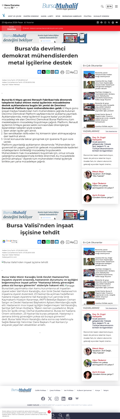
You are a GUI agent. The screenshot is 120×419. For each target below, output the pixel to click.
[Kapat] (49, 412)
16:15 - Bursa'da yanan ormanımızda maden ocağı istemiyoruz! (48, 28)
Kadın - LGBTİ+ (47, 16)
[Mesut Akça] (88, 174)
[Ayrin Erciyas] (88, 198)
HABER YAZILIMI (33, 405)
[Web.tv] (77, 398)
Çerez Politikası (55, 390)
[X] (50, 398)
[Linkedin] (63, 398)
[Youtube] (70, 398)
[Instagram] (56, 398)
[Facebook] (43, 398)
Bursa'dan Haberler (72, 16)
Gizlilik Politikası (40, 390)
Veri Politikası (68, 390)
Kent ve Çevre (14, 16)
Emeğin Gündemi (31, 16)
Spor (58, 16)
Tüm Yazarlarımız (111, 131)
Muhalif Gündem (101, 16)
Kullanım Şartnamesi (84, 390)
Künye (97, 390)
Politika (87, 16)
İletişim (106, 390)
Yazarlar (30, 22)
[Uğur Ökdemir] (88, 186)
